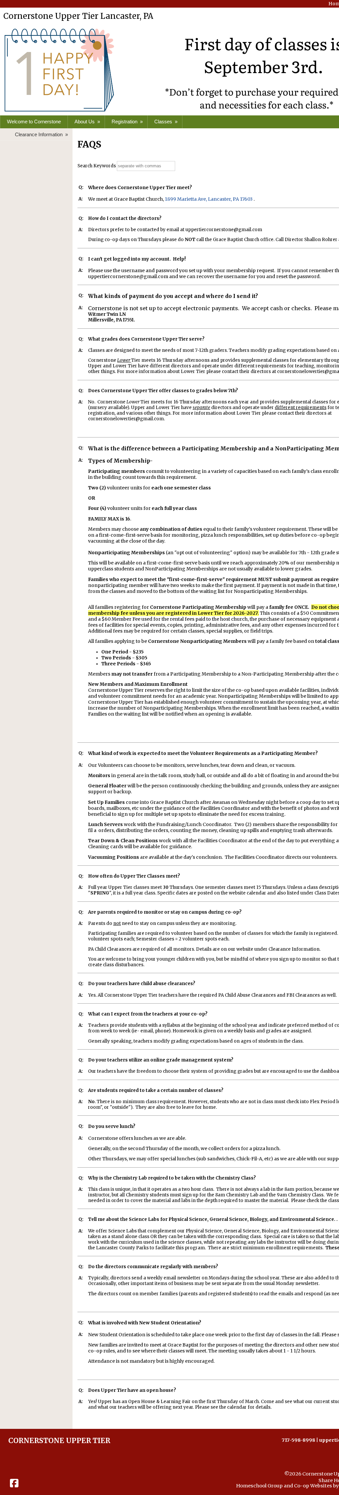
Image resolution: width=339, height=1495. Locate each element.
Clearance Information (42, 134)
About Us (87, 121)
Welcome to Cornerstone (34, 121)
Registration (128, 121)
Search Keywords (96, 166)
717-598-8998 (298, 1440)
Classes (166, 121)
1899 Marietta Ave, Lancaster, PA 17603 (209, 199)
